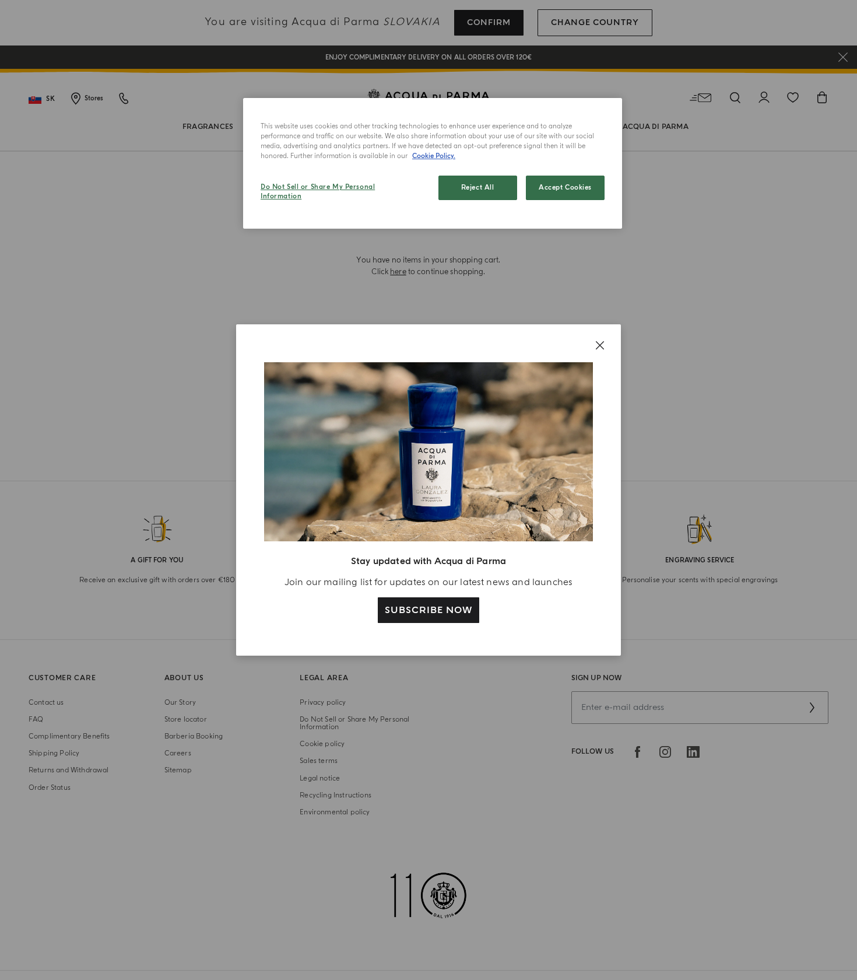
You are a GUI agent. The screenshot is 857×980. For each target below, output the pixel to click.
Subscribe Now (428, 610)
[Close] (600, 345)
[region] (432, 163)
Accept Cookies (565, 187)
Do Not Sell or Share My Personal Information (318, 192)
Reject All (477, 187)
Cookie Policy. (433, 156)
